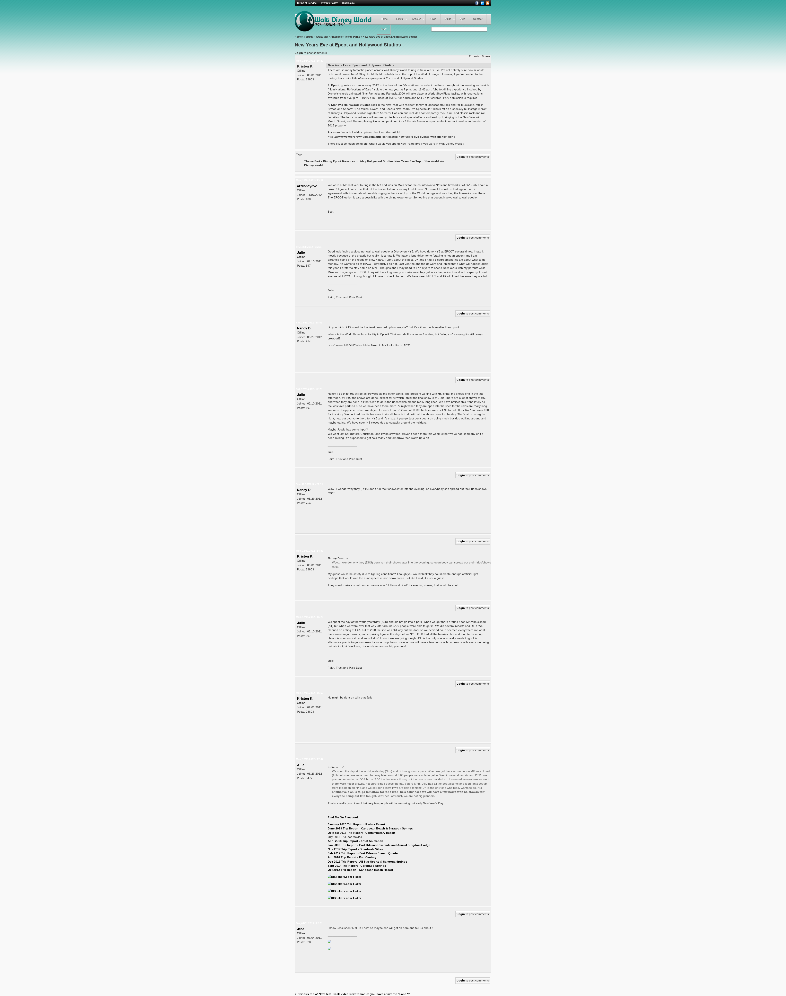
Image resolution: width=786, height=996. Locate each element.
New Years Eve (404, 161)
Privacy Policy (329, 3)
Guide (448, 19)
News (433, 19)
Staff (383, 29)
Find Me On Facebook (343, 817)
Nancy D (304, 328)
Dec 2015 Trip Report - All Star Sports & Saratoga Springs (367, 861)
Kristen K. (305, 66)
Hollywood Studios (380, 161)
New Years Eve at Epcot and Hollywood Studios (390, 37)
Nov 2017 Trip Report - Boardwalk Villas (355, 849)
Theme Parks (352, 37)
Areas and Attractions (329, 37)
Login (299, 52)
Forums (308, 37)
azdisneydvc (307, 186)
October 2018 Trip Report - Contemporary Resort (361, 832)
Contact (477, 19)
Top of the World (427, 161)
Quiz (462, 19)
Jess (300, 929)
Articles (416, 19)
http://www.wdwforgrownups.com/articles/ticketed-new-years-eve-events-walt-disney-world (391, 136)
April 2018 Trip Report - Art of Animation (355, 841)
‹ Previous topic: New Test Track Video (322, 994)
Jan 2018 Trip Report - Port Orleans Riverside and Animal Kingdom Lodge (379, 845)
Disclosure (348, 3)
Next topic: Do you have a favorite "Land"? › (380, 994)
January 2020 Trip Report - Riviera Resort (356, 824)
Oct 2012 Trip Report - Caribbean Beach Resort (360, 869)
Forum (400, 19)
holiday (361, 161)
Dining (327, 161)
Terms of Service (307, 3)
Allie (300, 765)
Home (384, 19)
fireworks (348, 161)
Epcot (337, 161)
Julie (301, 252)
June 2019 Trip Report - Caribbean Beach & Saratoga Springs (370, 828)
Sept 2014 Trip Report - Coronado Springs (357, 865)
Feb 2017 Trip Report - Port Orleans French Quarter (363, 853)
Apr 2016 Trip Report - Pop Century (352, 857)
